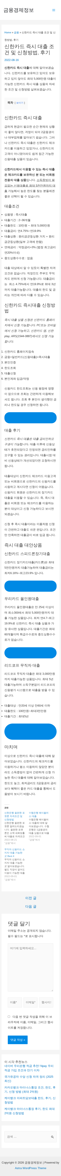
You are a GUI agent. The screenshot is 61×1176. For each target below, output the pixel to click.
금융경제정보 (18, 10)
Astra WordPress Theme (30, 1168)
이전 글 (30, 898)
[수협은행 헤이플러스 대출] (41, 826)
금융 (16, 32)
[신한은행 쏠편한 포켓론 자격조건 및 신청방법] (16, 828)
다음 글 (30, 906)
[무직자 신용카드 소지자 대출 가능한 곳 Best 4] (16, 864)
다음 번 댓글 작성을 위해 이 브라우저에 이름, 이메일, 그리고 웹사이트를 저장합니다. (30, 1022)
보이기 (19, 103)
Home (7, 32)
